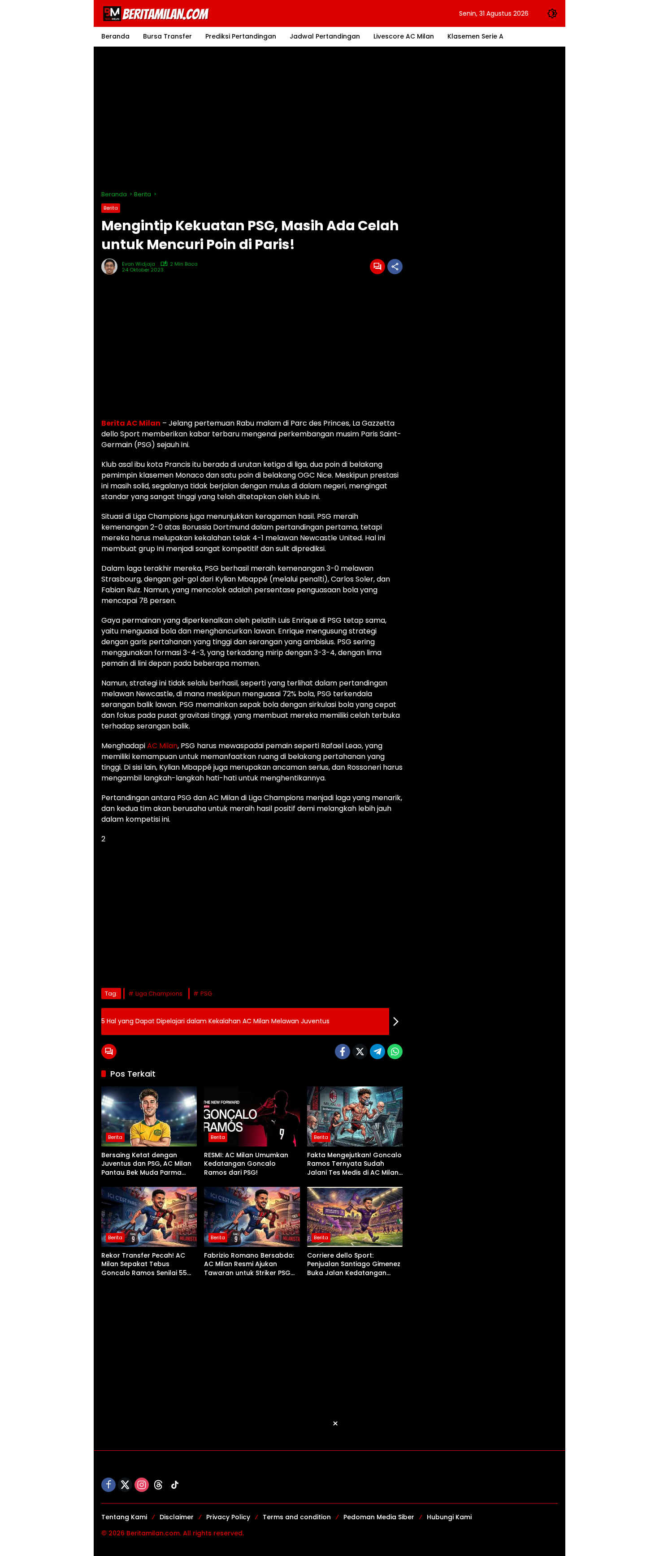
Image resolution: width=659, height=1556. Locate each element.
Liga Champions (158, 993)
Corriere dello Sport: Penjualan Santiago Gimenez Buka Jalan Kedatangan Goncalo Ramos (353, 1264)
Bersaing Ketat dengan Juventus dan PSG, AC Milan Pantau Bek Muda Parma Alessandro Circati (146, 1164)
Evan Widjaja (138, 264)
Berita (111, 207)
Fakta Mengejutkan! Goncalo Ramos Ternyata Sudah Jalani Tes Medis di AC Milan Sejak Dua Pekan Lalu (354, 1164)
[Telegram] (377, 1051)
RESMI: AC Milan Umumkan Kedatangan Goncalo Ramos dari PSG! (246, 1164)
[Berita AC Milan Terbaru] (157, 13)
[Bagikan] (395, 266)
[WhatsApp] (395, 1051)
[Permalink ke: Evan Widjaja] (111, 267)
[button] (552, 13)
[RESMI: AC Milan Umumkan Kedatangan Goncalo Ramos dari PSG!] (251, 1116)
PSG (206, 993)
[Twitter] (360, 1051)
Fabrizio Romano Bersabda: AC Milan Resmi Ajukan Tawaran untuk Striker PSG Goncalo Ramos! (249, 1264)
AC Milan (162, 746)
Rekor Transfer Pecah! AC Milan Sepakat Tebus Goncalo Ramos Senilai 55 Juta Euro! (144, 1264)
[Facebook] (342, 1051)
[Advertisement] (329, 118)
